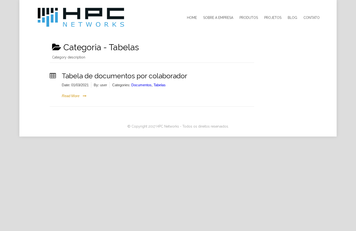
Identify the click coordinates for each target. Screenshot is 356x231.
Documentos (141, 85)
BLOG (292, 18)
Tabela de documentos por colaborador (124, 76)
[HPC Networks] (81, 17)
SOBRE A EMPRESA (218, 18)
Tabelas (160, 85)
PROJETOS (272, 18)
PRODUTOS (249, 18)
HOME (192, 18)
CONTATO (311, 18)
